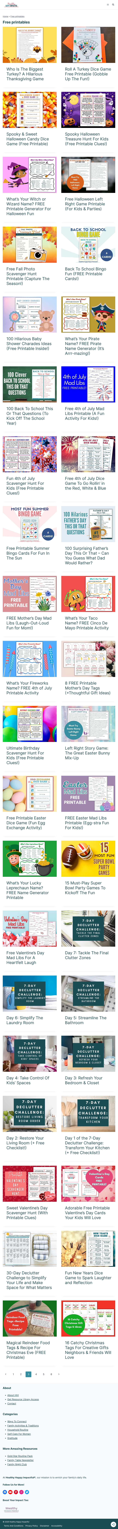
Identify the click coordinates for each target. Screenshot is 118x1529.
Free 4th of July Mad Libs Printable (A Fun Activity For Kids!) (84, 413)
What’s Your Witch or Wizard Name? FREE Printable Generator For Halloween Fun (28, 206)
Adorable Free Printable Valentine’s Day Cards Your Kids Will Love (87, 1212)
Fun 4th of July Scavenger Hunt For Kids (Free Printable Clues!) (25, 485)
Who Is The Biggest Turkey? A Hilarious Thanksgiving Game (25, 74)
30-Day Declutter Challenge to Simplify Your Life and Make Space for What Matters (29, 1280)
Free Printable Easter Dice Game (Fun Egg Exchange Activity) (26, 822)
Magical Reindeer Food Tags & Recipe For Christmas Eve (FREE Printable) (28, 1350)
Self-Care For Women (19, 1434)
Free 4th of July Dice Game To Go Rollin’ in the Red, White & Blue (85, 483)
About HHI (13, 1395)
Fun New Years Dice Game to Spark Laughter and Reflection (88, 1277)
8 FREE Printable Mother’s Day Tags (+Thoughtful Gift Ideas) (88, 688)
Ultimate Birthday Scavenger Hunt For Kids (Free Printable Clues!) (25, 755)
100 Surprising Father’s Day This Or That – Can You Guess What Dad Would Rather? (87, 555)
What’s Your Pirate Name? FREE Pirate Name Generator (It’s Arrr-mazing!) (84, 346)
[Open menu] (108, 4)
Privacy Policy (31, 1526)
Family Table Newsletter (20, 1460)
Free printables (17, 16)
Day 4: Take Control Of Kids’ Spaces (27, 1080)
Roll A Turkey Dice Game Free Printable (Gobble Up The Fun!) (88, 74)
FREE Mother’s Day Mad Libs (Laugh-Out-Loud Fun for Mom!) (29, 623)
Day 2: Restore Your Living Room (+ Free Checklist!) (25, 1143)
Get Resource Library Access (23, 1399)
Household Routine (17, 1429)
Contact (11, 1403)
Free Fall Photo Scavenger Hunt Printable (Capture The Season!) (27, 276)
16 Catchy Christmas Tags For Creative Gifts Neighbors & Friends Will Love (88, 1350)
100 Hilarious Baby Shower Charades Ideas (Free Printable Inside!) (29, 343)
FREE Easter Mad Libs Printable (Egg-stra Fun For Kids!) (87, 822)
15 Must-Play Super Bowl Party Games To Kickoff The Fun (85, 887)
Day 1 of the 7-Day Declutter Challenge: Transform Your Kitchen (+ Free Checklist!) (87, 1145)
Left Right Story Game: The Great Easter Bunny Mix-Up (87, 753)
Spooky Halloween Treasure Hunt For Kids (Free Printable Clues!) (86, 139)
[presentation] (30, 45)
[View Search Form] (113, 5)
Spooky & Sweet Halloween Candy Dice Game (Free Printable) (27, 139)
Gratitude (12, 1438)
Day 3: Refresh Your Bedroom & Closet (83, 1080)
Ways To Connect (17, 1421)
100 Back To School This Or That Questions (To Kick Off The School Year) (29, 416)
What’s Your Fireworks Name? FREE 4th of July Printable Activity (29, 688)
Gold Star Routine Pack (20, 1456)
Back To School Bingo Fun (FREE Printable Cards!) (85, 273)
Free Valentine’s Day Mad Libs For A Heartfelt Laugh (25, 957)
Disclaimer (44, 1526)
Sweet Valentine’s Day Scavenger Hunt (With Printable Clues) (27, 1212)
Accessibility (56, 1526)
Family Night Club (17, 1464)
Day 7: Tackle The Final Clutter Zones (87, 955)
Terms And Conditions (13, 1526)
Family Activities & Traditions (23, 1425)
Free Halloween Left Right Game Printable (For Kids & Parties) (85, 204)
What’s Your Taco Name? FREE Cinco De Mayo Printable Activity (87, 623)
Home (5, 16)
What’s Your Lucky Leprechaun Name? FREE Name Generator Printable (27, 890)
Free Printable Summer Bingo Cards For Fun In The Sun (28, 553)
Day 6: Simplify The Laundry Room (24, 1020)
